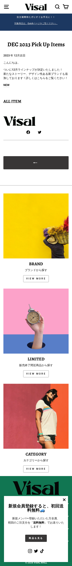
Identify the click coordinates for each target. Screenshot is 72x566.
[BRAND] (36, 225)
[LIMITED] (36, 321)
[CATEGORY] (36, 416)
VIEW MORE (36, 278)
